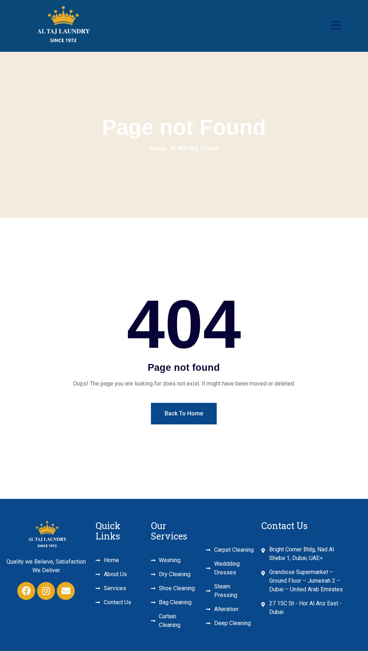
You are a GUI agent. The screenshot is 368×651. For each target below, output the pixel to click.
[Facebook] (26, 591)
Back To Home (184, 413)
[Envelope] (66, 591)
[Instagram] (46, 591)
